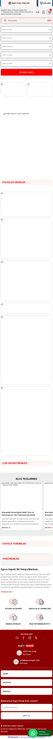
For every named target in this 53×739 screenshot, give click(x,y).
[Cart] (49, 12)
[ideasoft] (13, 737)
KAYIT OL (26, 716)
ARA (49, 20)
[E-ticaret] (26, 737)
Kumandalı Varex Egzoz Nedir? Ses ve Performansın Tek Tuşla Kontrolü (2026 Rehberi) (18, 514)
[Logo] (17, 12)
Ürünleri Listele (27, 72)
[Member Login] (43, 12)
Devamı (5, 527)
